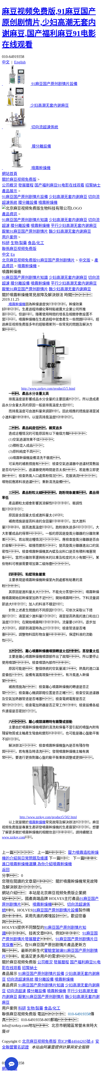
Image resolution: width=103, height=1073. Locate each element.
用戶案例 (9, 237)
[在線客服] (7, 1055)
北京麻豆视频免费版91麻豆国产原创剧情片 (38, 260)
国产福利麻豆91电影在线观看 (59, 185)
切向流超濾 (16, 991)
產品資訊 (9, 214)
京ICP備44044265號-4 (75, 1041)
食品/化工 (36, 243)
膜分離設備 (27, 202)
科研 (6, 243)
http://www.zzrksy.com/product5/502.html (48, 817)
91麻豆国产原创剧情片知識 (25, 220)
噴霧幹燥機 (47, 202)
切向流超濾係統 (20, 979)
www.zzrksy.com (13, 837)
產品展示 (9, 191)
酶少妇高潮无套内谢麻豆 (70, 231)
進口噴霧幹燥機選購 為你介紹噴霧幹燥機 (37, 864)
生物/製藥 (19, 243)
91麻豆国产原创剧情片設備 (25, 197)
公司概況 (9, 185)
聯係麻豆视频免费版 (19, 249)
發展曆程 (26, 185)
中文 (6, 62)
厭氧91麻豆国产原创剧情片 (25, 231)
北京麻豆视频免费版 (39, 1041)
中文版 (84, 260)
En (13, 254)
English (20, 62)
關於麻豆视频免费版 (19, 179)
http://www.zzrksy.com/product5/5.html (48, 388)
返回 (6, 870)
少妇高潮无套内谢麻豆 (68, 197)
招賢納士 (93, 185)
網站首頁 (9, 174)
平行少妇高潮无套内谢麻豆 (74, 226)
